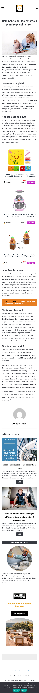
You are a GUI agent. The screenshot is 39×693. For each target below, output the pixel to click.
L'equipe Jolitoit (19, 423)
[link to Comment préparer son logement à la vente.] (19, 449)
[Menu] (3, 8)
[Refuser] (37, 687)
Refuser (24, 690)
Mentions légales (16, 670)
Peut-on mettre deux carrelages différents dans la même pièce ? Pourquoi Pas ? (19, 517)
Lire (19, 482)
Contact (26, 670)
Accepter (16, 690)
